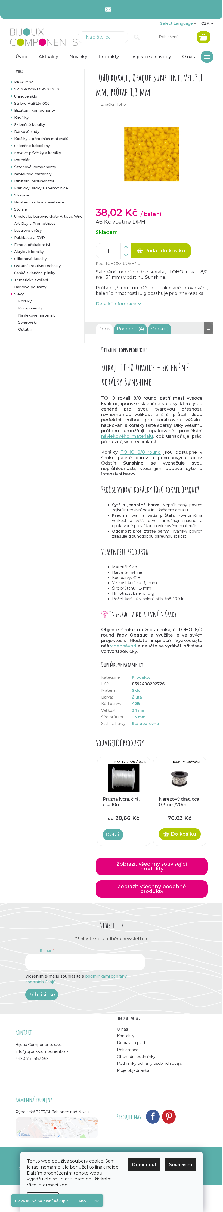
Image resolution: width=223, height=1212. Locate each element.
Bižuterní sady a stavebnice (39, 202)
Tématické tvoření (31, 280)
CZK (205, 23)
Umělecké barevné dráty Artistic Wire (48, 216)
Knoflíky (21, 117)
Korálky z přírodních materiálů (41, 138)
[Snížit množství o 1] (125, 255)
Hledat (136, 37)
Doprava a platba (133, 1042)
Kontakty (125, 1036)
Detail (113, 835)
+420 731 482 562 (32, 1058)
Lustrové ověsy (28, 230)
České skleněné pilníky (34, 273)
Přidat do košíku (164, 251)
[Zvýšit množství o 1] (125, 247)
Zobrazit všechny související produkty (151, 866)
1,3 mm (138, 717)
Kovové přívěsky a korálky (37, 153)
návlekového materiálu (127, 436)
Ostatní (25, 329)
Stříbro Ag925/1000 (32, 103)
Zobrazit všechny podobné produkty (151, 889)
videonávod (123, 646)
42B (136, 703)
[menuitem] (21, 57)
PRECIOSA (24, 82)
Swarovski (27, 322)
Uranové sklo (25, 96)
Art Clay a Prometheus (34, 223)
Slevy (19, 294)
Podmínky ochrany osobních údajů (149, 1063)
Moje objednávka (133, 1070)
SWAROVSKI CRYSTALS (36, 89)
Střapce (21, 195)
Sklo (136, 690)
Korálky (25, 301)
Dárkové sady (26, 131)
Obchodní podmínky (136, 1056)
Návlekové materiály (32, 174)
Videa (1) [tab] (160, 328)
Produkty (141, 677)
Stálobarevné (145, 723)
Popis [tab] (104, 328)
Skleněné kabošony (32, 145)
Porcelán (22, 160)
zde (63, 1185)
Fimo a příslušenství (32, 244)
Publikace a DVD (29, 237)
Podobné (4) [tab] (130, 328)
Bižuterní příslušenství (34, 181)
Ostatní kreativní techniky (37, 266)
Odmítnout (144, 1164)
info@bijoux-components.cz (42, 1051)
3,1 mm (138, 710)
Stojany (21, 209)
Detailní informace (116, 303)
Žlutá (137, 697)
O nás (122, 1029)
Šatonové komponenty (35, 167)
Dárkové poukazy (30, 287)
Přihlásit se (41, 995)
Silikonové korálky (30, 258)
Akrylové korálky (29, 251)
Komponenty (30, 308)
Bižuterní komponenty (34, 110)
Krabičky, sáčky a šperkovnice (41, 188)
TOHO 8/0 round (140, 452)
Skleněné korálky (29, 124)
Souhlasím (180, 1164)
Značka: (113, 104)
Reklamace (127, 1049)
